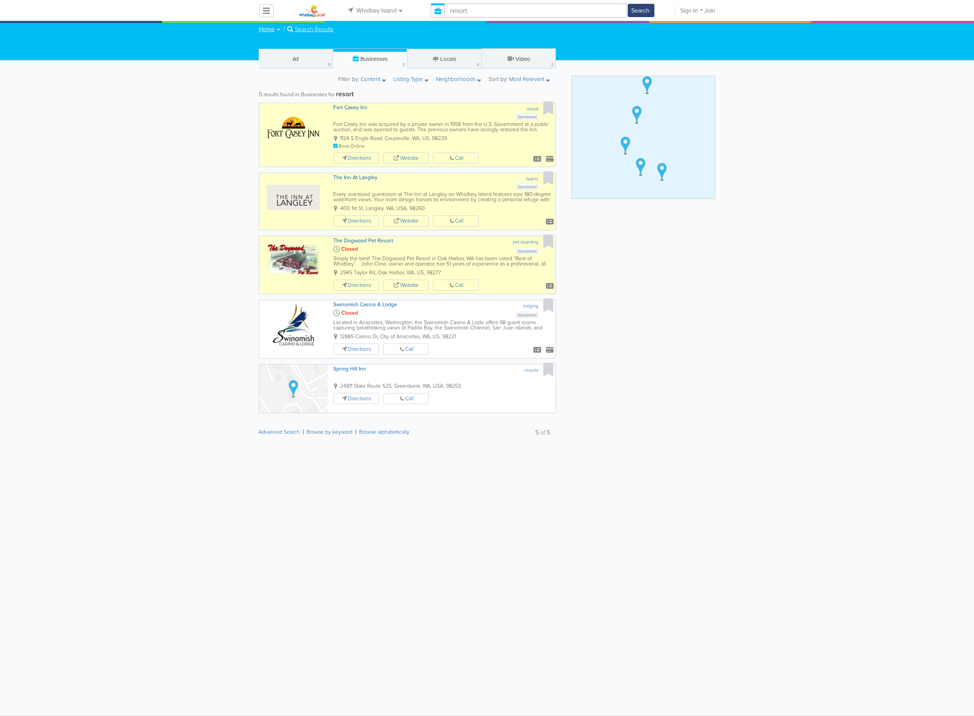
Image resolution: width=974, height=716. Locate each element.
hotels (532, 178)
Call (459, 158)
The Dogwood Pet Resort (363, 241)
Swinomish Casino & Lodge (365, 305)
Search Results (314, 29)
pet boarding (525, 242)
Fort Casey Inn (350, 107)
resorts (531, 370)
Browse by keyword (329, 432)
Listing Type (409, 79)
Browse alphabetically (384, 432)
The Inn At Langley (355, 177)
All (312, 61)
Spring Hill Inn (349, 369)
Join (709, 10)
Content (371, 79)
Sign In (689, 10)
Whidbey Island (375, 10)
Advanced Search (279, 432)
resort (532, 108)
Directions (359, 158)
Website (409, 158)
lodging (530, 305)
